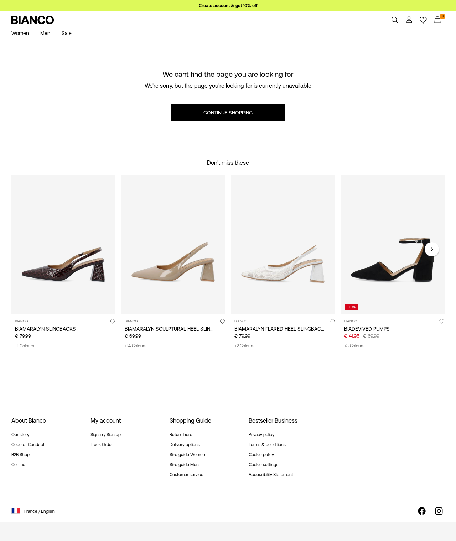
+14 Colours (135, 345)
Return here (181, 434)
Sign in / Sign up (105, 434)
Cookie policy (261, 454)
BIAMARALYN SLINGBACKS (45, 329)
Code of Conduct (28, 444)
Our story (20, 434)
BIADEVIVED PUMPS (367, 329)
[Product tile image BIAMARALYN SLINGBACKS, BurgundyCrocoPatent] (63, 244)
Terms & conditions (267, 444)
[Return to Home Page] (32, 20)
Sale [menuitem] (67, 33)
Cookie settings (263, 464)
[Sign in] (409, 20)
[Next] (432, 249)
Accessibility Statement (271, 474)
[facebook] (422, 511)
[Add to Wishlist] (112, 321)
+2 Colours (244, 345)
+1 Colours (24, 345)
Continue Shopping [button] (228, 113)
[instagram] (439, 511)
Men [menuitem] (45, 33)
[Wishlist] (423, 20)
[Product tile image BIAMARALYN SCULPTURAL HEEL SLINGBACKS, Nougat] (173, 244)
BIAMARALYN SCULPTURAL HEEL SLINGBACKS (177, 329)
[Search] (395, 20)
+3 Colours (354, 345)
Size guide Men (184, 464)
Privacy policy (261, 434)
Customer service (186, 474)
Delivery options (185, 444)
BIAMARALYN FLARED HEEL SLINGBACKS (280, 329)
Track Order (101, 444)
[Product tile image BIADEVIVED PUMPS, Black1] (393, 244)
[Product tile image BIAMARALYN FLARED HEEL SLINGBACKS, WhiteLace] (283, 244)
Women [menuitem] (20, 33)
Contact (19, 464)
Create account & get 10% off (228, 5)
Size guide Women (187, 454)
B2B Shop (20, 454)
